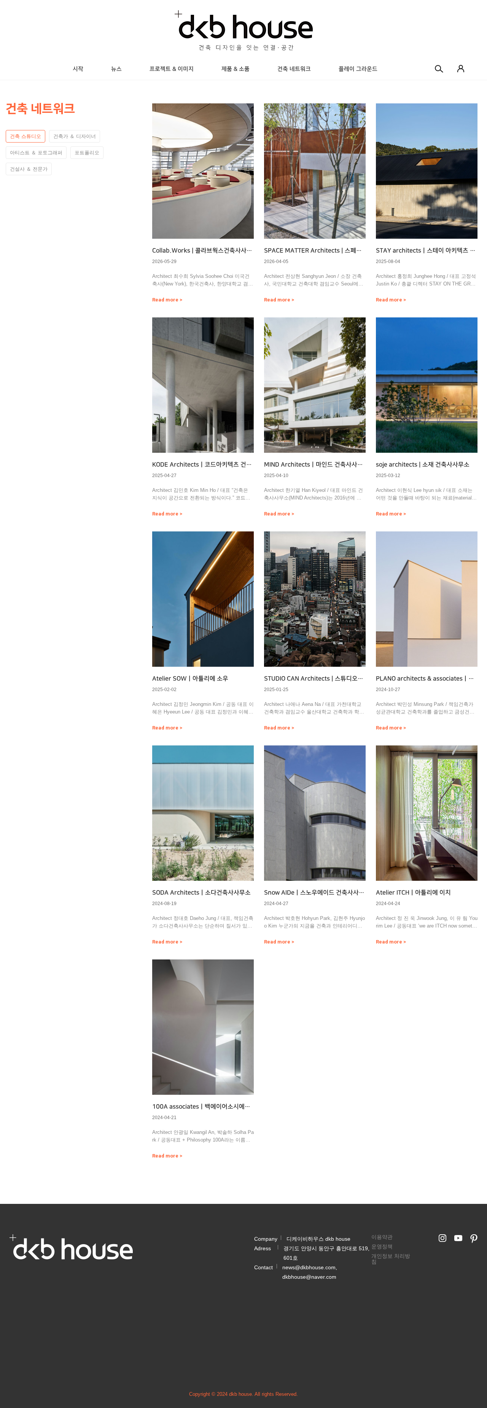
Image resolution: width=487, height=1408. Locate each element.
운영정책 (382, 1246)
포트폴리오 (87, 152)
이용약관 (382, 1237)
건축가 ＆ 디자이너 (74, 136)
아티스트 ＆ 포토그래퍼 (36, 152)
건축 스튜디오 (25, 136)
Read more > (167, 299)
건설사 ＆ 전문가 (29, 169)
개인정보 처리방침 (390, 1259)
